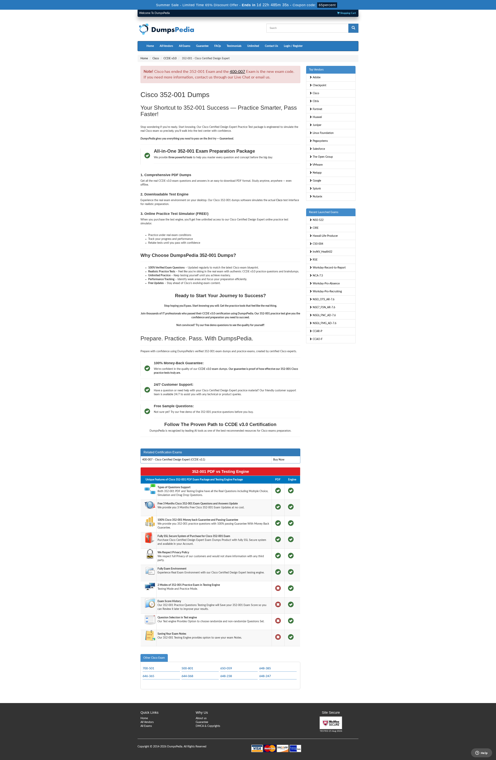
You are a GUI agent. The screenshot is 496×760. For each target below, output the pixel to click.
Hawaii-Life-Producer (325, 236)
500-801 (187, 668)
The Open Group (322, 157)
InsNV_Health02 (322, 251)
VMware (317, 165)
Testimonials (234, 46)
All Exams (184, 46)
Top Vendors (316, 69)
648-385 (265, 668)
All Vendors (166, 46)
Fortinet (317, 109)
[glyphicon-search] (353, 28)
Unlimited (253, 46)
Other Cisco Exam (154, 658)
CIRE (315, 228)
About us (201, 718)
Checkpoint (319, 85)
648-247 (265, 676)
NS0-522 (318, 220)
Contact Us (271, 46)
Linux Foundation (323, 133)
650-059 (226, 668)
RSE (315, 259)
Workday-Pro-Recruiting (327, 291)
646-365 (148, 676)
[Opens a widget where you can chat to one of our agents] (481, 753)
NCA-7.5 (317, 275)
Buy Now (278, 459)
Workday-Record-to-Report (329, 267)
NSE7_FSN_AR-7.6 (323, 307)
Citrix (315, 101)
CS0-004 (317, 244)
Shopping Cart (348, 13)
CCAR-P (317, 331)
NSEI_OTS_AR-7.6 (323, 299)
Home (150, 46)
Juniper (316, 125)
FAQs (217, 46)
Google (316, 180)
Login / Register (293, 46)
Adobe (316, 77)
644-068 (187, 676)
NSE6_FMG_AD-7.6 (324, 323)
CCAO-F (317, 339)
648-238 (226, 676)
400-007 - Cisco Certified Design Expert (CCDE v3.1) (173, 459)
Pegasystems (320, 141)
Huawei (317, 117)
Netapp (317, 172)
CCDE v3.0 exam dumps (212, 369)
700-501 (148, 668)
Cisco (155, 58)
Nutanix (317, 196)
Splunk (316, 188)
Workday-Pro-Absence (326, 283)
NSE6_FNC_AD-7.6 (324, 315)
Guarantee (202, 46)
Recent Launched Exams (323, 212)
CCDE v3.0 (170, 58)
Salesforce (318, 149)
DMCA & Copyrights (208, 726)
